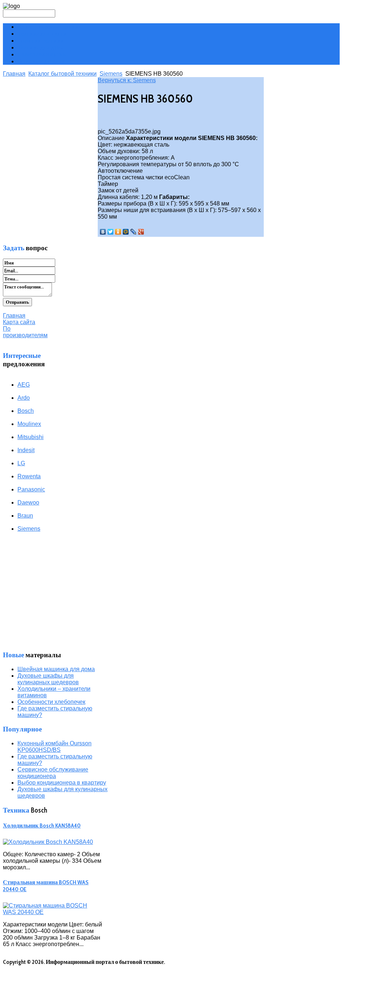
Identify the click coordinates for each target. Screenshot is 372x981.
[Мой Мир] (126, 231)
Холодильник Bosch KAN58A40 (42, 825)
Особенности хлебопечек (51, 702)
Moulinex (29, 424)
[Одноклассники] (118, 231)
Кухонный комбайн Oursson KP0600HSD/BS (54, 746)
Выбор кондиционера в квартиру (61, 782)
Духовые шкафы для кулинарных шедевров (48, 679)
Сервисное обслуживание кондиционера (52, 772)
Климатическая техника (49, 26)
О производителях (41, 61)
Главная (14, 74)
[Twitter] (110, 231)
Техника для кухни (41, 33)
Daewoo (28, 502)
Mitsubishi (30, 437)
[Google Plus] (141, 231)
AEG (23, 385)
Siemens (111, 74)
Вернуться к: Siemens (127, 80)
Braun (25, 516)
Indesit (26, 450)
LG (21, 463)
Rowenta (29, 476)
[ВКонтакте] (103, 231)
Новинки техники (40, 40)
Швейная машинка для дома (56, 669)
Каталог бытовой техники (62, 74)
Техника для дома (40, 47)
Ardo (23, 398)
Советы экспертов (41, 54)
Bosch (25, 411)
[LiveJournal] (133, 231)
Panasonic (31, 489)
